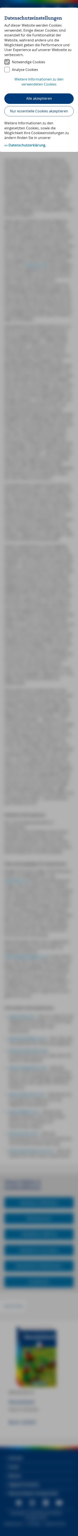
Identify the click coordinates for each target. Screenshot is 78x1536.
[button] (39, 84)
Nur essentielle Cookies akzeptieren (39, 111)
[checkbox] (39, 62)
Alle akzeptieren (39, 98)
